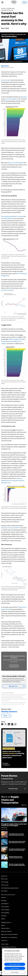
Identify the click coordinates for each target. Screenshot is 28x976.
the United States (6, 218)
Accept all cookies (15, 968)
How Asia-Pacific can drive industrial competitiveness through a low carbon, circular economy (16, 858)
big (22, 97)
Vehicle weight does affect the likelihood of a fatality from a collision (13, 341)
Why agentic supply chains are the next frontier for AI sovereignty (14, 824)
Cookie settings (14, 972)
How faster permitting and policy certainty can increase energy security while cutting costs (17, 850)
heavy (25, 97)
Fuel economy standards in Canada (12, 216)
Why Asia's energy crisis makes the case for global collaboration (17, 865)
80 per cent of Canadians (16, 162)
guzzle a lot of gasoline (11, 99)
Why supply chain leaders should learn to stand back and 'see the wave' (17, 843)
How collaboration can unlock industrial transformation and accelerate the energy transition (17, 835)
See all (24, 805)
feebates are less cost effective (11, 527)
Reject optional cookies (14, 964)
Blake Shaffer (5, 66)
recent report (6, 80)
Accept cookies (14, 665)
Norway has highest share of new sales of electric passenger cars (12, 480)
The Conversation (9, 36)
